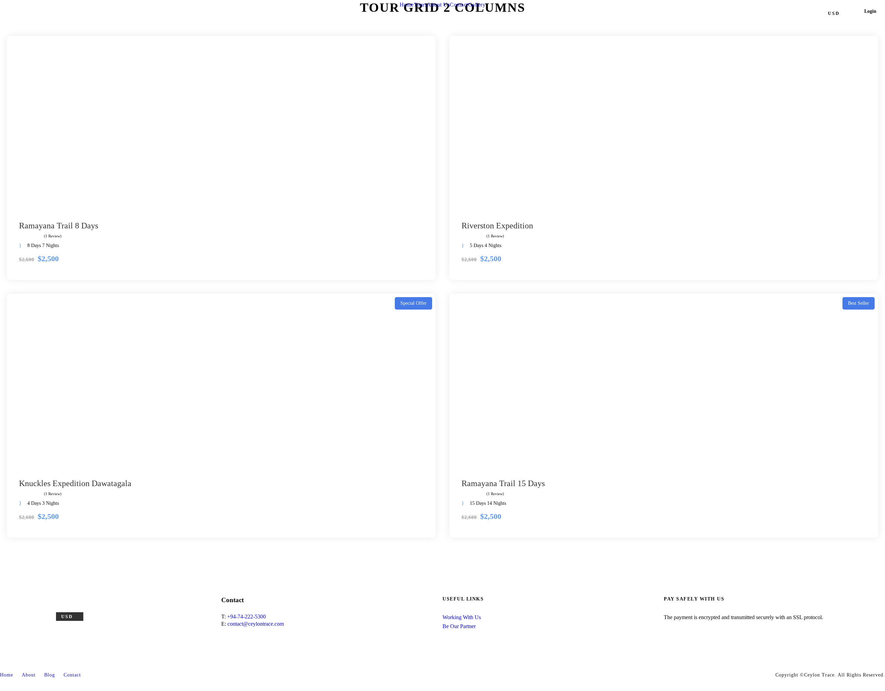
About (29, 675)
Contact (459, 5)
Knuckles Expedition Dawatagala (75, 483)
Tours (420, 5)
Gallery (477, 5)
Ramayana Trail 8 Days (58, 225)
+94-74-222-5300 (246, 616)
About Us (438, 5)
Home (407, 5)
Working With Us (461, 617)
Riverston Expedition (497, 225)
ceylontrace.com (266, 624)
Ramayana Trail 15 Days (503, 483)
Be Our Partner (459, 626)
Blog (49, 675)
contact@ (237, 624)
